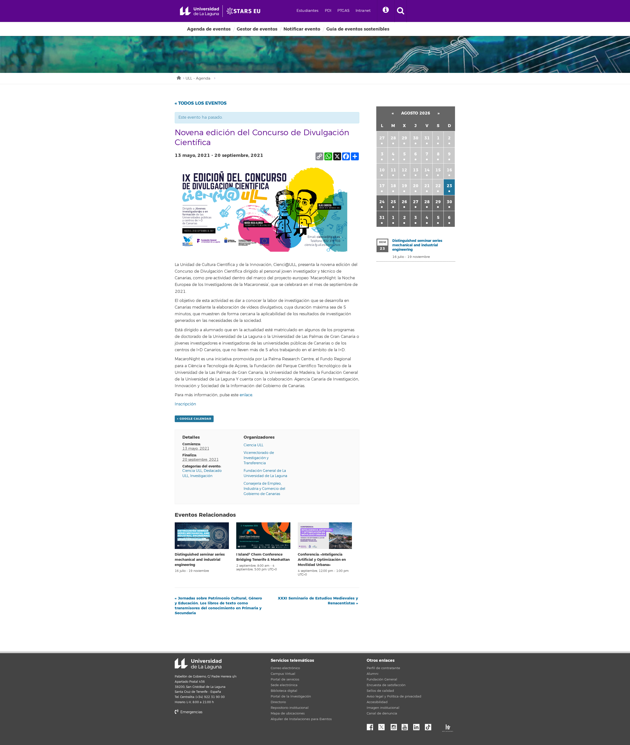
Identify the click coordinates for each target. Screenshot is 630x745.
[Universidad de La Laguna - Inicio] (201, 11)
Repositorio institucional (290, 708)
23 (449, 185)
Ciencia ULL (192, 471)
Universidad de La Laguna (198, 663)
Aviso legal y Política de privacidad (394, 696)
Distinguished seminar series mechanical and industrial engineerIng (200, 559)
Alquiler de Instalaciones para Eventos (301, 719)
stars (212, 729)
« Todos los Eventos (201, 103)
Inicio (178, 77)
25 (393, 201)
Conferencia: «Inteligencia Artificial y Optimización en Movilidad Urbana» (322, 559)
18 (393, 185)
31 (427, 138)
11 (393, 170)
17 (382, 185)
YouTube (406, 725)
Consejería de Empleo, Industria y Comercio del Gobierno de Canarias (264, 488)
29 (404, 138)
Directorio (278, 702)
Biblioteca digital (284, 691)
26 (404, 201)
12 (404, 170)
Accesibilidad (377, 702)
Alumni (372, 674)
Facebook (372, 725)
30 (415, 138)
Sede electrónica (284, 685)
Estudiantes (308, 10)
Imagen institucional (383, 708)
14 (427, 170)
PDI (328, 10)
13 (415, 170)
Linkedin (418, 725)
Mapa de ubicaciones (288, 713)
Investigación (201, 476)
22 (438, 185)
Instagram (395, 725)
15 (438, 170)
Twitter (383, 725)
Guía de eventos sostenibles (357, 29)
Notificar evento (302, 29)
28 (393, 138)
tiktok (430, 725)
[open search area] (400, 11)
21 (427, 185)
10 (382, 170)
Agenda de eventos (209, 29)
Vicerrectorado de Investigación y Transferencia (259, 458)
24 (382, 201)
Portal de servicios (285, 679)
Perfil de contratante (383, 668)
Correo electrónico (285, 668)
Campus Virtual (283, 674)
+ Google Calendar (194, 419)
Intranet (363, 10)
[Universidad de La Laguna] (245, 11)
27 (382, 138)
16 (449, 170)
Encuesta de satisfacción (386, 685)
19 (404, 185)
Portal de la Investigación (291, 696)
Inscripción (185, 404)
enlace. (246, 395)
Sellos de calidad (380, 691)
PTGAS (343, 10)
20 (415, 185)
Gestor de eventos (257, 29)
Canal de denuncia (382, 713)
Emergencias (190, 712)
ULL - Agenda (198, 78)
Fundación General (382, 679)
